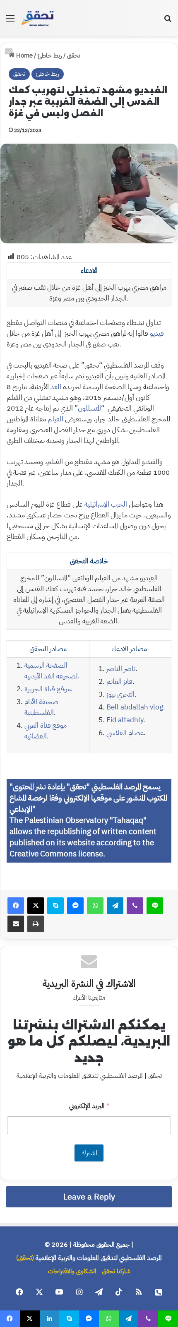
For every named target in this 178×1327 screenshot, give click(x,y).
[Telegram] (115, 905)
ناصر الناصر (120, 669)
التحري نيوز (120, 694)
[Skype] (55, 905)
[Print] (35, 924)
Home (23, 55)
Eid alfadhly (124, 720)
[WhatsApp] (95, 905)
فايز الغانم (119, 681)
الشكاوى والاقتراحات (72, 1271)
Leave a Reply (89, 1197)
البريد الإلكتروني (89, 1106)
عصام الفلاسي (125, 733)
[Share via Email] (15, 924)
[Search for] (168, 21)
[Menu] (10, 21)
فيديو (157, 333)
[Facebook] (15, 905)
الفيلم (55, 419)
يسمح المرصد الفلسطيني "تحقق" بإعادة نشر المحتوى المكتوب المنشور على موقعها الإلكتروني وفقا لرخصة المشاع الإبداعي (88, 798)
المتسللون (89, 408)
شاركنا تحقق (116, 1271)
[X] (35, 905)
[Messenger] (75, 905)
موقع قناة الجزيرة (47, 689)
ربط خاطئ (50, 55)
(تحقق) (25, 1258)
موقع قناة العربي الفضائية (45, 730)
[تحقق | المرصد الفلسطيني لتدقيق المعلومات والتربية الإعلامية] (38, 18)
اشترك (89, 1153)
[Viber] (135, 905)
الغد (55, 387)
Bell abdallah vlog (134, 707)
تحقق (73, 55)
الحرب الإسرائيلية (105, 504)
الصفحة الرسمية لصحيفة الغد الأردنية (51, 670)
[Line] (155, 905)
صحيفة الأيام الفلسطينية (41, 707)
